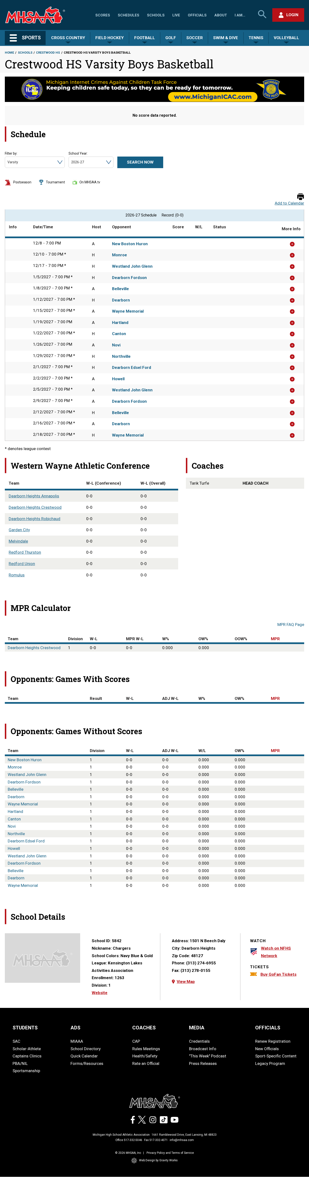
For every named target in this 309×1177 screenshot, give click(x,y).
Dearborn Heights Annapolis (34, 496)
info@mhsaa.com (182, 1140)
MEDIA (196, 1028)
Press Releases (203, 1063)
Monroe (119, 254)
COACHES (144, 1028)
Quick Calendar (84, 1056)
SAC (16, 1041)
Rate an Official (145, 1063)
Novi (116, 345)
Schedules (128, 15)
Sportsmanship (26, 1070)
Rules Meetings (146, 1048)
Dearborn (121, 300)
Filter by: (11, 153)
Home (9, 52)
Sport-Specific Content (275, 1056)
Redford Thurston (25, 552)
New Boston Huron (130, 243)
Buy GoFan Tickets (278, 974)
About (220, 15)
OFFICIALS (267, 1028)
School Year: (78, 153)
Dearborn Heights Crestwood (35, 507)
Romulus (17, 575)
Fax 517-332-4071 (156, 1140)
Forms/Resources (86, 1063)
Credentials (199, 1041)
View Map (186, 981)
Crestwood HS (48, 52)
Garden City (19, 529)
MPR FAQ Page (290, 624)
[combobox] (7, 162)
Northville (121, 356)
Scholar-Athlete (27, 1048)
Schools (156, 15)
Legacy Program (270, 1063)
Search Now (140, 162)
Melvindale (18, 541)
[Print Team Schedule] (300, 197)
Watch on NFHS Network (276, 952)
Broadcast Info (202, 1048)
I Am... (240, 15)
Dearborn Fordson (129, 277)
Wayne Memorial (128, 311)
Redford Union (22, 563)
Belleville (120, 288)
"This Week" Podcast (207, 1056)
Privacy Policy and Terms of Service (170, 1153)
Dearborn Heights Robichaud (34, 518)
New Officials (267, 1048)
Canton (119, 333)
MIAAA (76, 1041)
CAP (136, 1041)
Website (99, 992)
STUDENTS (25, 1028)
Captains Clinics (27, 1056)
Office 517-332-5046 (128, 1140)
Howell (118, 378)
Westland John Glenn (132, 266)
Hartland (120, 322)
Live (176, 15)
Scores (102, 15)
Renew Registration (272, 1041)
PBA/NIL (20, 1063)
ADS (75, 1028)
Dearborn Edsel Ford (131, 367)
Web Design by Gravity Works (158, 1160)
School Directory (85, 1048)
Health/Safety (144, 1056)
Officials (197, 15)
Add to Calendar (289, 203)
